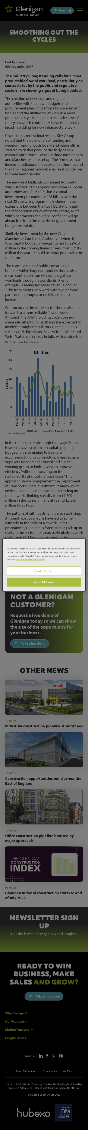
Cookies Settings (43, 570)
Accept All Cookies (44, 582)
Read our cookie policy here (30, 559)
